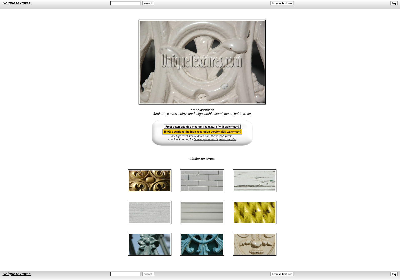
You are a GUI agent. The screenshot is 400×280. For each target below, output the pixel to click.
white (247, 114)
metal (228, 114)
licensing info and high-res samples (215, 139)
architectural (213, 114)
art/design (195, 114)
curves (172, 114)
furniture (159, 114)
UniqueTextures (16, 3)
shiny (182, 114)
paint (237, 114)
